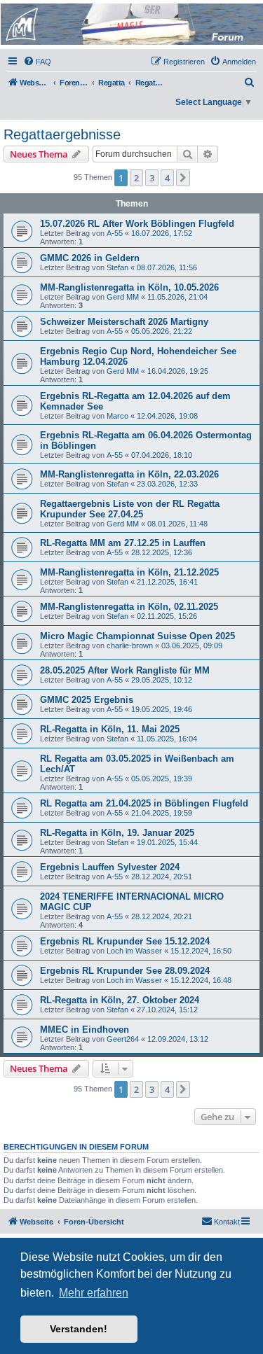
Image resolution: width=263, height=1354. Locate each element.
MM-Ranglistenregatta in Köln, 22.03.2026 (129, 474)
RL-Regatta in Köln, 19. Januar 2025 (117, 833)
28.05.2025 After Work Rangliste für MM (125, 670)
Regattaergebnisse (62, 134)
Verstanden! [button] (78, 1328)
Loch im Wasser (134, 951)
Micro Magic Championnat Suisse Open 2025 (137, 636)
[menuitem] (37, 61)
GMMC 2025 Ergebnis (86, 700)
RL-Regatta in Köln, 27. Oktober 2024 (119, 1000)
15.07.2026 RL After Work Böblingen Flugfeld (137, 223)
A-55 (115, 233)
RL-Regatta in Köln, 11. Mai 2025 (110, 729)
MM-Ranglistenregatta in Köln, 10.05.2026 (129, 287)
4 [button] (167, 178)
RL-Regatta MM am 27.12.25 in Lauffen (122, 543)
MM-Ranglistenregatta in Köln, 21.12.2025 (129, 572)
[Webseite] (130, 24)
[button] (183, 177)
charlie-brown (130, 645)
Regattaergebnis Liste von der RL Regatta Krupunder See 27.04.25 (130, 508)
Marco (117, 416)
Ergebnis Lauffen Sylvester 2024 (110, 867)
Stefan (117, 267)
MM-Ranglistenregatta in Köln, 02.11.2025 (129, 606)
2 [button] (136, 178)
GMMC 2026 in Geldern (90, 258)
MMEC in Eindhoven (84, 1029)
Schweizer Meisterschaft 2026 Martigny (124, 321)
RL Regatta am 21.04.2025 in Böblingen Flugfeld (144, 803)
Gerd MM (123, 297)
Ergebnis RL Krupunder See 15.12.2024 (125, 941)
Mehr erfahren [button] (93, 1293)
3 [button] (151, 178)
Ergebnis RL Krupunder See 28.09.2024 (125, 970)
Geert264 (123, 1039)
